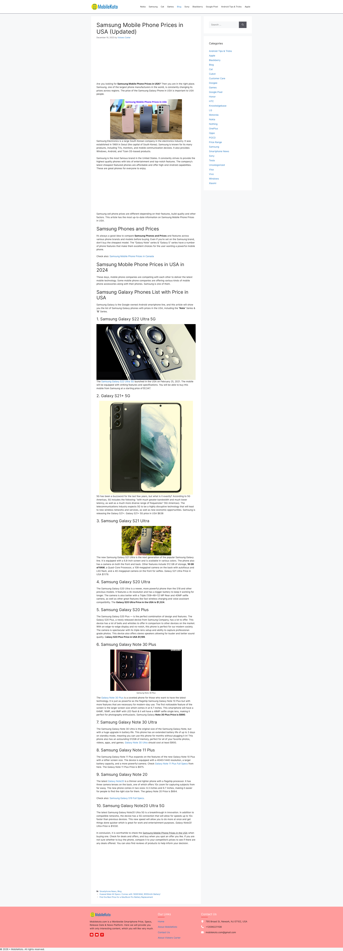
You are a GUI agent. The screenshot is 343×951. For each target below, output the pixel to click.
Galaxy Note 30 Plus (112, 697)
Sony (186, 6)
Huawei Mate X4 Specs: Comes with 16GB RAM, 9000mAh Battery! (130, 894)
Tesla (212, 160)
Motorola (214, 115)
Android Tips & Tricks (231, 6)
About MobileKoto (167, 927)
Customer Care (217, 78)
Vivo (211, 174)
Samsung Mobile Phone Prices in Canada (132, 256)
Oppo (212, 133)
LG (210, 110)
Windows (214, 178)
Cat (162, 6)
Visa (211, 169)
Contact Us (164, 932)
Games (170, 6)
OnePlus (213, 128)
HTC (211, 101)
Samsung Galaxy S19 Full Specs (127, 798)
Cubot (212, 74)
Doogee (213, 83)
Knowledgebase (217, 105)
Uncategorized (217, 165)
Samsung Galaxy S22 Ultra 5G (117, 381)
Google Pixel (212, 6)
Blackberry (198, 6)
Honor (212, 96)
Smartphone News (108, 891)
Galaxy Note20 (116, 781)
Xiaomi (212, 183)
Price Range (215, 142)
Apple (247, 6)
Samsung (153, 6)
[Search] (243, 25)
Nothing (213, 124)
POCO (212, 137)
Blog (179, 6)
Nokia (143, 6)
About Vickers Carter (169, 937)
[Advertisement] (146, 62)
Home (161, 921)
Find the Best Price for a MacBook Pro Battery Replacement (126, 897)
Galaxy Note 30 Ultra (136, 742)
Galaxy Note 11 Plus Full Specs (171, 763)
